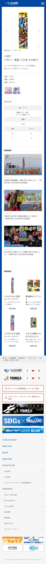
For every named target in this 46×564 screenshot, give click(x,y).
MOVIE (5, 452)
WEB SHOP (7, 459)
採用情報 (7, 518)
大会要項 (7, 471)
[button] (6, 30)
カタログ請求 (9, 506)
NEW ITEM (7, 446)
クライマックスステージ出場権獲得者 (17, 483)
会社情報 (7, 512)
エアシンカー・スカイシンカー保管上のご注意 (24, 397)
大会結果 (7, 477)
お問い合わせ (9, 523)
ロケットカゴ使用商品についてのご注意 (23, 388)
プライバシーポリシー (12, 529)
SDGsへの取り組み (11, 495)
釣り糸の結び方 (9, 500)
